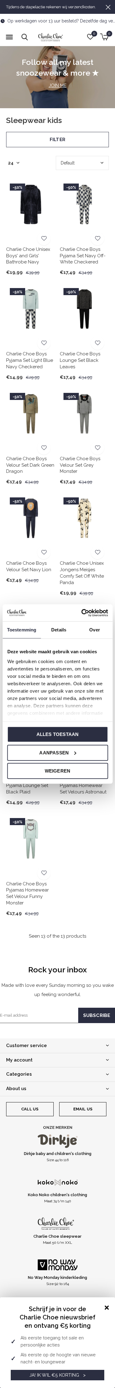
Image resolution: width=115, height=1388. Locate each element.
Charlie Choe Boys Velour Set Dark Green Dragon (30, 465)
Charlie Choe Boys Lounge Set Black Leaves (80, 360)
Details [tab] (58, 629)
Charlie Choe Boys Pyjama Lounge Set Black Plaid (27, 785)
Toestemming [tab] (21, 629)
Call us (29, 1109)
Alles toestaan (57, 734)
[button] (9, 37)
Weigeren (58, 770)
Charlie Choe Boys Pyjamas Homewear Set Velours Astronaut (83, 785)
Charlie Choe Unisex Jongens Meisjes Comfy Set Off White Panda (82, 572)
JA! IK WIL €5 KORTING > (57, 1375)
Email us (82, 1109)
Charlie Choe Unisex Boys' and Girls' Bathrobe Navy (28, 256)
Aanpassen (54, 752)
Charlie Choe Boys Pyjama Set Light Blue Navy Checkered (29, 360)
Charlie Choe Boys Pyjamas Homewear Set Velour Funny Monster (27, 893)
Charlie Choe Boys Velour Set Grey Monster (80, 465)
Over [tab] (94, 629)
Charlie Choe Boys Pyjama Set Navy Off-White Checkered (82, 256)
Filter (57, 139)
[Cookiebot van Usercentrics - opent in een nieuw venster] (82, 613)
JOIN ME (58, 85)
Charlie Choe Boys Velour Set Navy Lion (28, 566)
